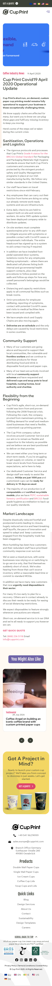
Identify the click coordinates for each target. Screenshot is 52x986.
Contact (26, 913)
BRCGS (38, 498)
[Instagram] (21, 959)
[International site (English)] (31, 4)
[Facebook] (16, 959)
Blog (26, 899)
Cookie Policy (42, 965)
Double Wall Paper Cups (26, 867)
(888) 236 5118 (15, 636)
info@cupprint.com (13, 639)
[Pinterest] (35, 959)
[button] (21, 740)
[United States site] (43, 4)
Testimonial (11, 712)
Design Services (26, 904)
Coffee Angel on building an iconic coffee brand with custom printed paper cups (23, 721)
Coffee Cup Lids (26, 881)
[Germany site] (47, 4)
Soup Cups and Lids (26, 886)
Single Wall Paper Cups (26, 872)
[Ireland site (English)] (39, 4)
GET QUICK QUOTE (14, 630)
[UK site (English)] (35, 4)
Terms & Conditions (26, 965)
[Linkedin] (30, 959)
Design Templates (26, 923)
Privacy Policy (10, 965)
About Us (26, 909)
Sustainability (26, 918)
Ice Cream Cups (26, 876)
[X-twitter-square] (26, 959)
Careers (26, 927)
